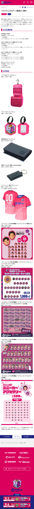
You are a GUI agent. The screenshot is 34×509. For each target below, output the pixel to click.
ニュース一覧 (7, 442)
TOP (2, 442)
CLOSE (17, 494)
